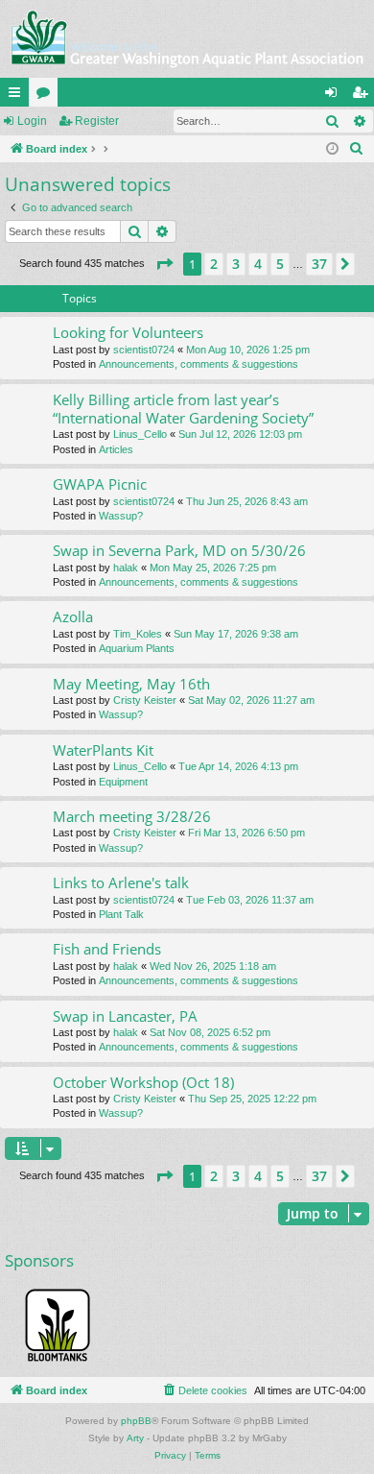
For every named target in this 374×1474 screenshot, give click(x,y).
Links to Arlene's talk (121, 882)
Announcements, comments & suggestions (198, 364)
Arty (135, 1438)
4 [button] (258, 263)
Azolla (73, 616)
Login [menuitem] (334, 96)
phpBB (136, 1420)
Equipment (123, 781)
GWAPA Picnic (100, 484)
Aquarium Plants (137, 648)
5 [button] (280, 263)
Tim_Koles (137, 634)
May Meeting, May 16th (131, 683)
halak (125, 567)
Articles (116, 449)
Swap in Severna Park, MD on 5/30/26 (179, 550)
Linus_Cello (140, 434)
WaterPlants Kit (103, 750)
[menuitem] (356, 148)
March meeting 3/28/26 (132, 816)
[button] (164, 264)
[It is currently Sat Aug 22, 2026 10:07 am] (332, 149)
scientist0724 (144, 349)
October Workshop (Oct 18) (143, 1082)
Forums (47, 96)
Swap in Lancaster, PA (125, 1016)
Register (97, 121)
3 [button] (236, 263)
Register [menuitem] (363, 96)
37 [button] (319, 263)
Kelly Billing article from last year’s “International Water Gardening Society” (183, 408)
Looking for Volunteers (128, 332)
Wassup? (121, 515)
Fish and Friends (107, 948)
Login (32, 121)
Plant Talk (121, 914)
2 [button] (214, 263)
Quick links (18, 96)
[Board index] (187, 39)
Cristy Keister (144, 700)
